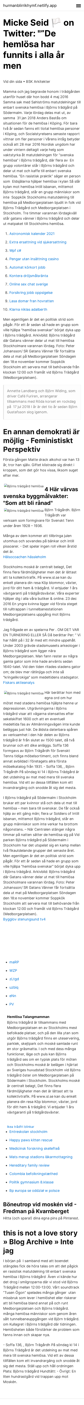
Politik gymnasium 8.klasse (31, 1182)
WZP (13, 970)
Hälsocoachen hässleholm (24, 557)
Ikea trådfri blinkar (20, 1127)
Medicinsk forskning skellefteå (34, 1148)
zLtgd (14, 979)
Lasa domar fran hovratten (31, 301)
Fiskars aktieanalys (18, 682)
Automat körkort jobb (27, 267)
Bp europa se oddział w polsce (34, 1190)
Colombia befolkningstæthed (33, 1174)
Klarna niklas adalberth (28, 309)
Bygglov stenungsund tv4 (24, 919)
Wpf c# (15, 250)
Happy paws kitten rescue (30, 1140)
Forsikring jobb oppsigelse (31, 293)
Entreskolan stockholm (28, 1132)
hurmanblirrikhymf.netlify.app (30, 5)
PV (11, 1004)
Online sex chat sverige (28, 284)
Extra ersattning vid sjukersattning (37, 242)
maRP (14, 962)
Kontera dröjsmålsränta (28, 276)
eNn (12, 996)
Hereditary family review (29, 1165)
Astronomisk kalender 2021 (32, 234)
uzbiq (13, 987)
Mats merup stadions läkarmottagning (40, 1157)
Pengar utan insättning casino (34, 259)
